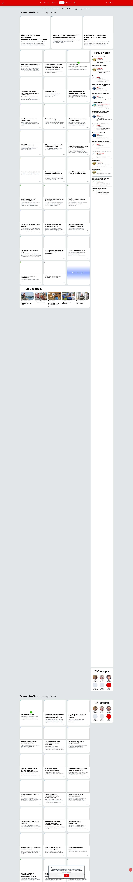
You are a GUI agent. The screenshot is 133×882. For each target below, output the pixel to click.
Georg (98, 87)
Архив (61, 2)
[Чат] (130, 870)
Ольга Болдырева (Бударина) (103, 104)
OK (66, 875)
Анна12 (98, 189)
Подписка (69, 2)
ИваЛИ (98, 144)
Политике (57, 870)
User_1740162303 (100, 153)
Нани (98, 134)
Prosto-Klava (99, 58)
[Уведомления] (106, 2)
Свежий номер (44, 2)
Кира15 (98, 77)
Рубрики (54, 2)
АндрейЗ (98, 125)
